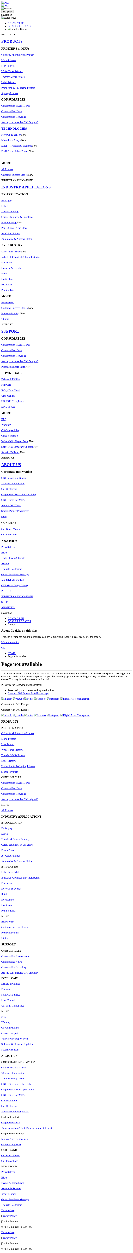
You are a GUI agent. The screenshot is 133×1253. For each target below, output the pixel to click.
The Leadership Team (12, 1078)
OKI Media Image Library (14, 585)
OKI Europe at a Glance (13, 478)
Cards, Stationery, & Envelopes (17, 217)
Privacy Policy (9, 1216)
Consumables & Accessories (15, 105)
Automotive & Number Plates (16, 239)
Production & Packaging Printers (18, 87)
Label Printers (8, 82)
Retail (4, 273)
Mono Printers (8, 60)
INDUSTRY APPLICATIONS (26, 187)
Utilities (5, 319)
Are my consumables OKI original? (19, 799)
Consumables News (11, 111)
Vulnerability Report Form (14, 441)
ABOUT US (11, 465)
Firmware (6, 384)
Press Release (8, 547)
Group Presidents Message (15, 1199)
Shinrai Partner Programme (15, 511)
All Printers (7, 169)
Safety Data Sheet (10, 390)
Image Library (8, 1194)
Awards (5, 563)
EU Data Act (8, 406)
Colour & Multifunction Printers (17, 54)
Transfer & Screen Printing (15, 839)
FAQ (3, 419)
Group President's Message (15, 574)
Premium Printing (10, 313)
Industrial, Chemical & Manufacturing (20, 257)
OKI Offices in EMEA (13, 500)
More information (10, 642)
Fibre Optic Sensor (11, 134)
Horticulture (7, 279)
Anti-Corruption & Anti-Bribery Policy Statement (26, 1128)
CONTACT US (16, 23)
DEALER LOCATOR (19, 26)
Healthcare (6, 284)
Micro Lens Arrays (11, 140)
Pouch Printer (8, 850)
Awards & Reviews (11, 1188)
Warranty (6, 424)
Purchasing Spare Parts (13, 366)
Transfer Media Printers (13, 76)
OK (3, 647)
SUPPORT (10, 331)
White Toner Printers (12, 71)
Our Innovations (9, 534)
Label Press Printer (11, 251)
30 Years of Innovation (12, 483)
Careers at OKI (9, 1100)
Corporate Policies (10, 1122)
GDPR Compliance (11, 1144)
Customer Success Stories (14, 174)
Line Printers (7, 65)
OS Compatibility (10, 430)
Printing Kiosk (8, 290)
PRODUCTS (12, 41)
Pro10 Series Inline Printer (14, 151)
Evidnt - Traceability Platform (16, 145)
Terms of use (7, 1210)
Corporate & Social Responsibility (18, 494)
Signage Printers (9, 93)
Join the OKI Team (11, 505)
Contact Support (9, 435)
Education (6, 262)
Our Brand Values (10, 529)
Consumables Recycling (13, 116)
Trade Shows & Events (13, 558)
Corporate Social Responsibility (17, 1089)
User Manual (8, 395)
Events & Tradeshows (12, 1183)
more (3, 516)
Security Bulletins (10, 452)
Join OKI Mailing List (12, 580)
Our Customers (9, 489)
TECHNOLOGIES (14, 128)
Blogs (4, 552)
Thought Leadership (11, 569)
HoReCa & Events (11, 268)
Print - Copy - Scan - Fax (14, 228)
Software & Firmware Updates (17, 446)
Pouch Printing (9, 222)
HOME (12, 653)
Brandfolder (7, 302)
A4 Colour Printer (10, 233)
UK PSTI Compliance (12, 401)
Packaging (6, 200)
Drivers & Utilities (10, 379)
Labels (4, 206)
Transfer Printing (9, 211)
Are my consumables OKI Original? (19, 122)
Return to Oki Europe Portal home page (28, 693)
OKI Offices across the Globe (16, 1084)
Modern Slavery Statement (15, 1139)
